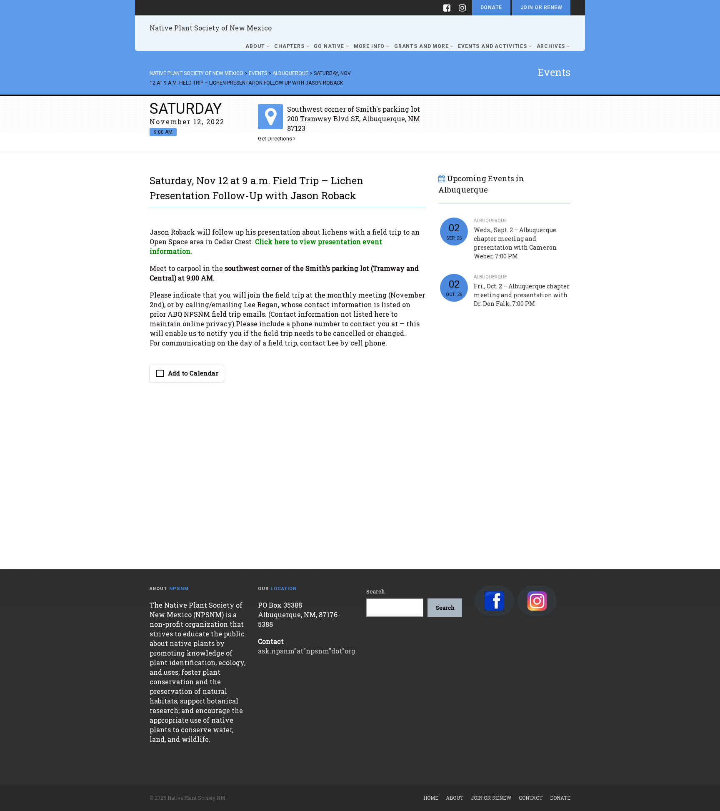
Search (375, 591)
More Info (369, 46)
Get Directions (275, 138)
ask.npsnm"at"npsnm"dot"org (306, 650)
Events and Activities (492, 46)
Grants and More (421, 46)
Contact (530, 797)
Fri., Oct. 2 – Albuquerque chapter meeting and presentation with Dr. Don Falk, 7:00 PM (522, 295)
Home (430, 797)
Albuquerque (490, 220)
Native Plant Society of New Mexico (211, 27)
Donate (491, 7)
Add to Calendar (193, 373)
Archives (551, 46)
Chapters (289, 46)
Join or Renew (541, 7)
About (255, 46)
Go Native (329, 46)
